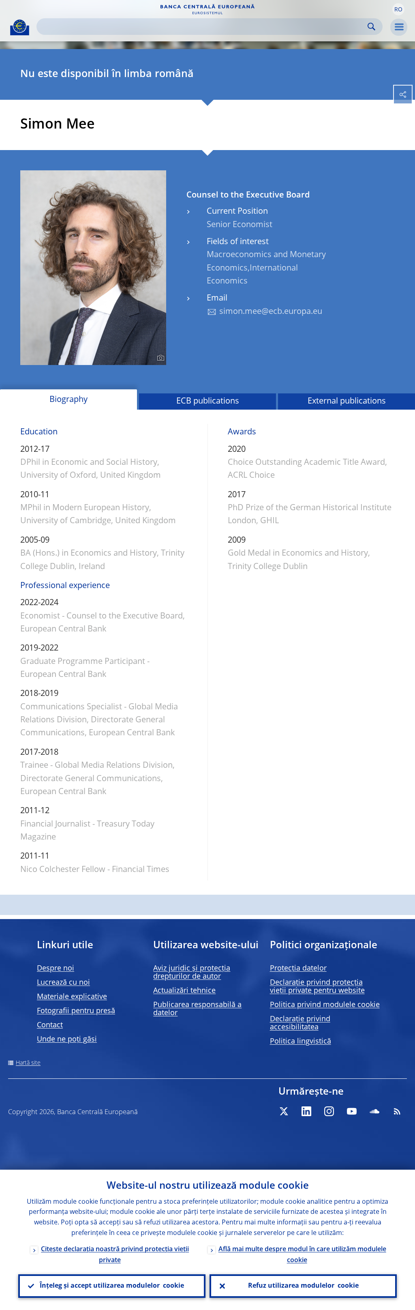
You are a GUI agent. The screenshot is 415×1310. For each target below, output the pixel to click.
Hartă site (28, 1063)
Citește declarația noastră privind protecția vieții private (115, 1255)
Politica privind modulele (325, 1005)
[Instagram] (329, 1111)
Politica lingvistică (300, 1041)
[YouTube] (352, 1111)
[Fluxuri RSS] (397, 1111)
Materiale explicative (72, 997)
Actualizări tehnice (184, 990)
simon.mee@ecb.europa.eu (270, 312)
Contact (50, 1025)
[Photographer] (159, 358)
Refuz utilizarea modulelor (303, 1286)
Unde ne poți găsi (67, 1039)
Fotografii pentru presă (76, 1011)
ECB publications (207, 401)
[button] (398, 9)
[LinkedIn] (306, 1111)
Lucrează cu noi (63, 982)
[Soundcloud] (374, 1111)
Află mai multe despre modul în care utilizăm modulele (302, 1255)
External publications (347, 401)
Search (371, 26)
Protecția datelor (298, 968)
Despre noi (55, 968)
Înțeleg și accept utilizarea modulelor (112, 1286)
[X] (283, 1111)
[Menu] (398, 27)
